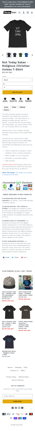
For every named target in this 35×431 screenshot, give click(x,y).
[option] (9, 55)
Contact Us (14, 370)
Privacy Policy (11, 377)
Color (4, 76)
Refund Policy (24, 377)
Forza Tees (19, 425)
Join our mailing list (17, 386)
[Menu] (32, 12)
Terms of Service (18, 380)
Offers (23, 370)
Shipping (18, 367)
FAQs (25, 367)
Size (4, 84)
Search (10, 367)
